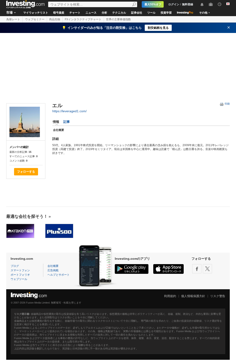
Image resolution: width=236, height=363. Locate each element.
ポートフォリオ (20, 274)
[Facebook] (196, 268)
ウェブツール (19, 279)
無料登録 (187, 4)
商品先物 (54, 19)
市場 (9, 12)
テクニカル (119, 12)
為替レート (13, 19)
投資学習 (166, 12)
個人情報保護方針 (193, 296)
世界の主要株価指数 (118, 19)
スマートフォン (20, 270)
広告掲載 (53, 270)
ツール (151, 12)
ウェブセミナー (34, 19)
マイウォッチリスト (35, 12)
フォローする (26, 171)
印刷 (227, 103)
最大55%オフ (153, 4)
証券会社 (136, 12)
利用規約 (170, 296)
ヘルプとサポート (58, 274)
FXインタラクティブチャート (83, 19)
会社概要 (53, 266)
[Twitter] (207, 268)
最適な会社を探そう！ (27, 216)
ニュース (91, 12)
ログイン (173, 4)
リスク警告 (217, 296)
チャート (74, 12)
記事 (66, 122)
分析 (104, 12)
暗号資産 (58, 12)
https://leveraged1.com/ (69, 111)
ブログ (15, 266)
